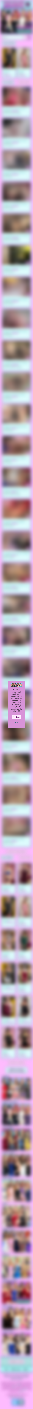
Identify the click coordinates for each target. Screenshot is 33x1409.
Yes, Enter (16, 717)
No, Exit (16, 722)
